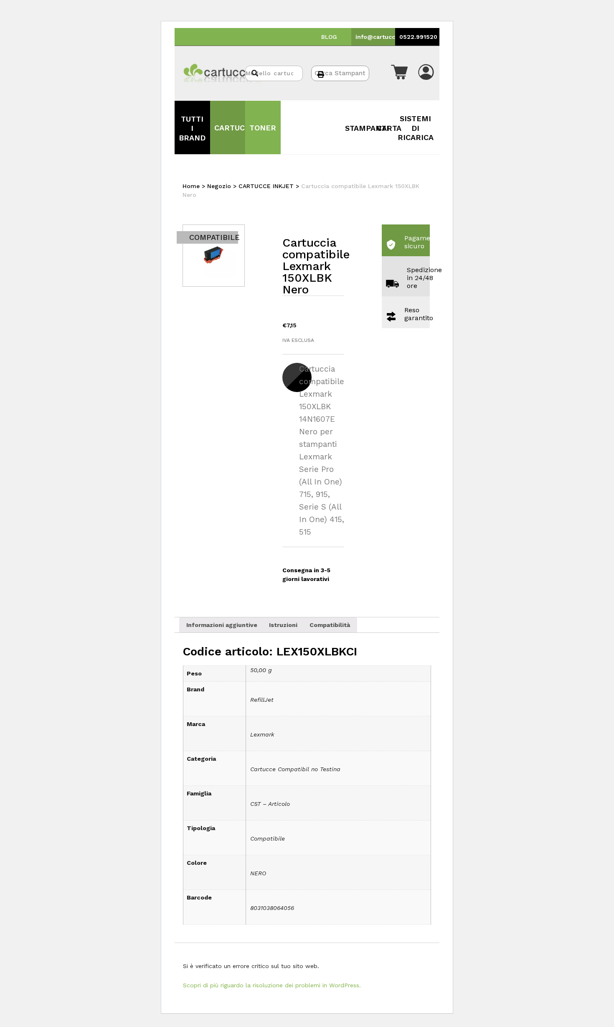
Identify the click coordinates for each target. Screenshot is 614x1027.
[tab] (221, 624)
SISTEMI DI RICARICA (416, 128)
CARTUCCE (234, 127)
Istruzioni (283, 625)
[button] (399, 73)
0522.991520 (418, 36)
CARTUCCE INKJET (266, 186)
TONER (262, 127)
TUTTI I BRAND (192, 128)
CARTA (389, 128)
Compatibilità (330, 625)
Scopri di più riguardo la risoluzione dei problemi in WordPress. (272, 985)
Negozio (219, 186)
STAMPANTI (367, 128)
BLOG (329, 36)
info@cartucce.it (380, 36)
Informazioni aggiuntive (221, 625)
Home (191, 186)
